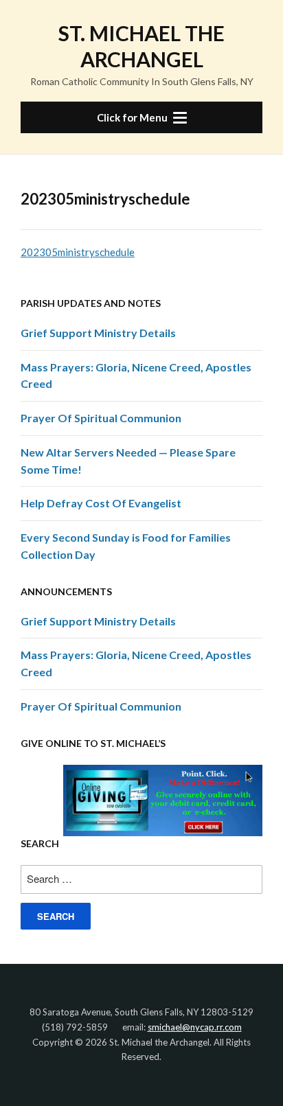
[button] (141, 117)
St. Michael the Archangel (141, 46)
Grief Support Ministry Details (98, 332)
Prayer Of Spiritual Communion (101, 417)
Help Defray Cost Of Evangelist (101, 502)
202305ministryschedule (78, 252)
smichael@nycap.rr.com (195, 1027)
